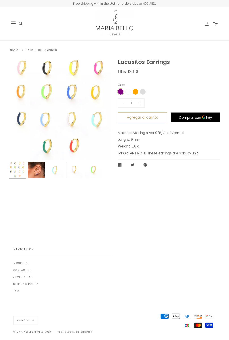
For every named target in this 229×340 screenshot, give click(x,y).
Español (23, 320)
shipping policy (25, 284)
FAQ (16, 291)
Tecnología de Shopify (74, 331)
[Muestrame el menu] (13, 23)
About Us (20, 263)
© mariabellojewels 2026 (32, 331)
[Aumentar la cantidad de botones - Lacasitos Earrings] (139, 103)
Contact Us (22, 270)
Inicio (14, 50)
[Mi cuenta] (204, 23)
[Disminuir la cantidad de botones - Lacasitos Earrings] (123, 103)
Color (121, 85)
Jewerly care (23, 277)
